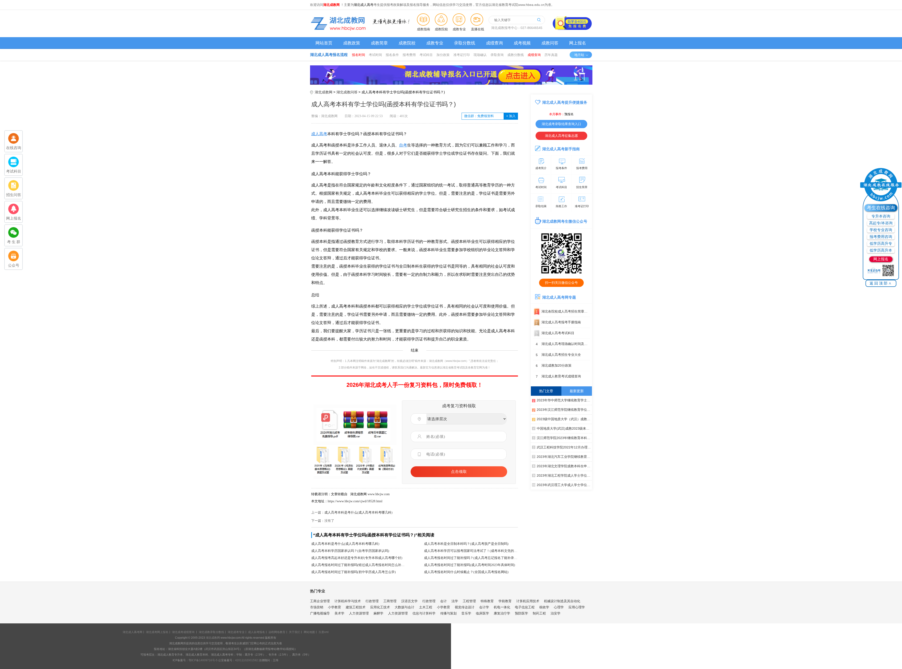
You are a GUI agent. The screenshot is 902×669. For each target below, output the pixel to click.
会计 (443, 601)
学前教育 (505, 601)
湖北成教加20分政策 (554, 366)
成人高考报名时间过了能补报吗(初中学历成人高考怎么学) (353, 572)
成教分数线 (515, 55)
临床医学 (482, 613)
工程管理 (469, 601)
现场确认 (480, 55)
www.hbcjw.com (379, 494)
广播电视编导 (320, 613)
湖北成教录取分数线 (211, 632)
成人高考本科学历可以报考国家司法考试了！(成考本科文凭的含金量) (471, 551)
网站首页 (323, 43)
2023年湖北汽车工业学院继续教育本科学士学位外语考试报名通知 (564, 457)
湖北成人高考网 (132, 632)
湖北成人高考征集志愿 (561, 136)
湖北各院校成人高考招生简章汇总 (563, 311)
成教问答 (549, 43)
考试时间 (375, 55)
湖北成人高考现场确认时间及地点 (563, 344)
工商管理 (390, 601)
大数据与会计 (404, 607)
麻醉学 (378, 613)
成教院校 (441, 29)
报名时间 (358, 55)
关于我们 (294, 632)
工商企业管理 (320, 601)
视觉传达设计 (464, 607)
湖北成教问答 (347, 92)
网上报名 (577, 43)
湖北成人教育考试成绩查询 (558, 376)
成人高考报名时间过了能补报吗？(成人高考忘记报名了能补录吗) (471, 558)
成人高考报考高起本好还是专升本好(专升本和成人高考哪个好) (356, 558)
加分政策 (443, 55)
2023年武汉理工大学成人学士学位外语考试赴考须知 (564, 485)
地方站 (579, 55)
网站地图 (309, 632)
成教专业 (459, 29)
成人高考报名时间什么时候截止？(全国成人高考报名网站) (466, 572)
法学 (454, 601)
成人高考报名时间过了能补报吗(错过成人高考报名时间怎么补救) (358, 565)
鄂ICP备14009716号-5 (203, 660)
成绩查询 (494, 43)
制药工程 (539, 613)
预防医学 (521, 613)
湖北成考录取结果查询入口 (561, 124)
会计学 (484, 607)
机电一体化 (502, 607)
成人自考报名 (256, 632)
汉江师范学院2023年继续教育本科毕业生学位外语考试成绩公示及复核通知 (564, 438)
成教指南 (423, 29)
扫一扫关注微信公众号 (561, 283)
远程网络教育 (276, 632)
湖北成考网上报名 (157, 632)
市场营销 (316, 607)
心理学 (559, 607)
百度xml (324, 632)
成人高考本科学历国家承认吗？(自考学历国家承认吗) (350, 551)
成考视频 (522, 43)
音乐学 (466, 613)
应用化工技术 (380, 607)
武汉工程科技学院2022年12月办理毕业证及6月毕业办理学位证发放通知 (564, 447)
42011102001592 (246, 660)
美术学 (339, 613)
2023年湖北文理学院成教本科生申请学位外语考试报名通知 (564, 466)
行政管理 (372, 601)
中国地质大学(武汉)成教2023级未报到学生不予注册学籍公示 (564, 428)
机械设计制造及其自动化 (562, 601)
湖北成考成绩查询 (183, 632)
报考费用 (409, 55)
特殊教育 (487, 601)
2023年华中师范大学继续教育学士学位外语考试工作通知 (564, 400)
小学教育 (334, 607)
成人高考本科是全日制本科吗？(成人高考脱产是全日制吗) (466, 544)
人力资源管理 (359, 613)
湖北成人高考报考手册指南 (558, 322)
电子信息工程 (525, 607)
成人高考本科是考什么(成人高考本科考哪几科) (358, 512)
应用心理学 (576, 607)
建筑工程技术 (355, 607)
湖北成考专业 (236, 632)
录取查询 (497, 55)
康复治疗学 (502, 613)
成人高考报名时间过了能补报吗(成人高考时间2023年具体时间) (469, 565)
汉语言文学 (409, 601)
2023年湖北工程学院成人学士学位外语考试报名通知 (564, 475)
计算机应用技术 (527, 601)
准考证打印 (461, 55)
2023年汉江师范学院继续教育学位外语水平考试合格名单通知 (564, 410)
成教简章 (379, 43)
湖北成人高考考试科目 (555, 333)
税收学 (544, 607)
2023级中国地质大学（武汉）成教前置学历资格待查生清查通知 (564, 419)
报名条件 (392, 55)
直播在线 (477, 29)
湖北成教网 (323, 92)
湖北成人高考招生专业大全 (558, 355)
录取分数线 (464, 43)
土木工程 (425, 607)
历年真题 (551, 55)
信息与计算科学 (423, 613)
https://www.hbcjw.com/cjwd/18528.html (355, 501)
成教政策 (351, 43)
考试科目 (426, 55)
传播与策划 (448, 613)
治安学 (555, 613)
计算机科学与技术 (347, 601)
